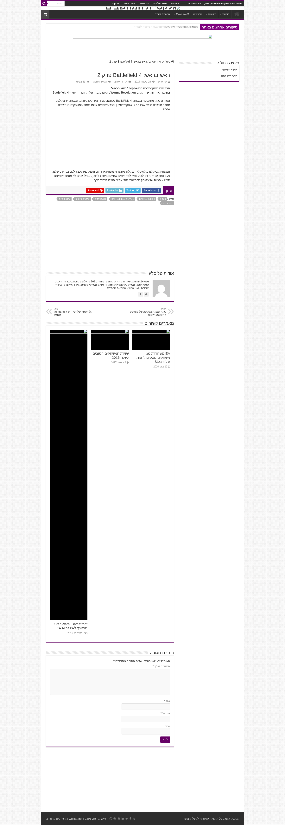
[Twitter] (126, 818)
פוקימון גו (90, 818)
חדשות (226, 14)
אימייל (165, 713)
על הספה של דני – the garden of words (73, 312)
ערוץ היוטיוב (156, 61)
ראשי (237, 14)
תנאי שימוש (176, 3)
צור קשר (115, 3)
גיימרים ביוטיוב (82, 199)
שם (167, 701)
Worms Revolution (123, 92)
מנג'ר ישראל (229, 70)
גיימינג (102, 818)
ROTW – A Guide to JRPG (182, 26)
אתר (167, 725)
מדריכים (197, 14)
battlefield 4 (147, 199)
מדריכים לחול (229, 76)
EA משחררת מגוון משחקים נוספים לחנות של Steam (153, 358)
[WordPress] (115, 818)
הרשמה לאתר (162, 14)
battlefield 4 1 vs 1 (122, 199)
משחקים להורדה (56, 818)
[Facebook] (130, 818)
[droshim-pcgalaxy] (142, 45)
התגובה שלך (161, 666)
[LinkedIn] (122, 818)
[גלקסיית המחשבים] (142, 8)
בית (168, 61)
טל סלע (162, 81)
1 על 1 (163, 199)
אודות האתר (129, 3)
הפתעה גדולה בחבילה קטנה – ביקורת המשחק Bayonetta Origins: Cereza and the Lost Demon (144, 26)
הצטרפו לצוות (160, 3)
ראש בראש (167, 203)
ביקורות (212, 14)
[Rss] (133, 818)
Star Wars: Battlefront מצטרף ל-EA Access (70, 626)
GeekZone (75, 818)
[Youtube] (118, 818)
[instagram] (110, 818)
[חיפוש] (44, 3)
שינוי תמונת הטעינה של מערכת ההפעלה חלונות (148, 312)
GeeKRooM (182, 14)
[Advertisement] (110, 142)
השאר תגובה (100, 81)
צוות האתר (144, 3)
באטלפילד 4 (100, 199)
